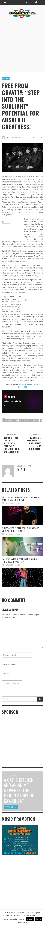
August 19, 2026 (14, 503)
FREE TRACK (33, 384)
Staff (6, 503)
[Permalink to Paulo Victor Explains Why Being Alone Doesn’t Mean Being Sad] (22, 515)
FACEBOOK (22, 387)
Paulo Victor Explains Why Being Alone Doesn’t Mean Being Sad (21, 499)
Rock (20, 420)
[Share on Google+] (37, 137)
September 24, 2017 (18, 137)
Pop (17, 420)
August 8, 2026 (14, 565)
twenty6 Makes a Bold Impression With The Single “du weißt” (21, 560)
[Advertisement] (22, 45)
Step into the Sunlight (31, 420)
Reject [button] (38, 919)
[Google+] (31, 2)
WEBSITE (22, 384)
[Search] (5, 2)
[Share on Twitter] (33, 137)
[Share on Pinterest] (41, 137)
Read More (22, 922)
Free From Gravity (8, 420)
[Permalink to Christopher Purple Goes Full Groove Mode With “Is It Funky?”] (22, 546)
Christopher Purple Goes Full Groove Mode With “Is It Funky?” (20, 529)
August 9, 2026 (14, 534)
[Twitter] (36, 2)
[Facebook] (26, 2)
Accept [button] (29, 919)
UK (41, 420)
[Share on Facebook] (29, 137)
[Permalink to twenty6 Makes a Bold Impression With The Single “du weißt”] (22, 577)
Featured (6, 78)
